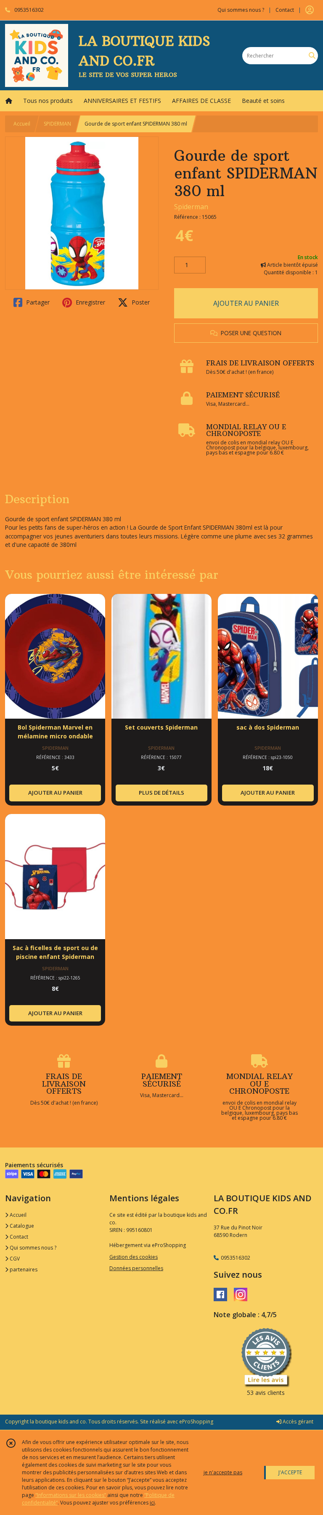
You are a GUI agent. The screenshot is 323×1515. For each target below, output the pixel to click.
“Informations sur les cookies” (70, 1495)
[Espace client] (309, 10)
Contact (284, 9)
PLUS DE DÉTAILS (161, 792)
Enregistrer (89, 302)
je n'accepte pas (223, 1472)
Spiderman (191, 206)
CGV (14, 1258)
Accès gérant (297, 1421)
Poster (140, 302)
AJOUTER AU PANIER (246, 303)
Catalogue (21, 1225)
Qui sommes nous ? (32, 1247)
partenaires (22, 1269)
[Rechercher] (312, 55)
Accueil (21, 123)
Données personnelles (136, 1268)
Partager (37, 302)
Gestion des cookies (133, 1256)
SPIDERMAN (57, 123)
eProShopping (196, 1421)
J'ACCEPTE (290, 1472)
